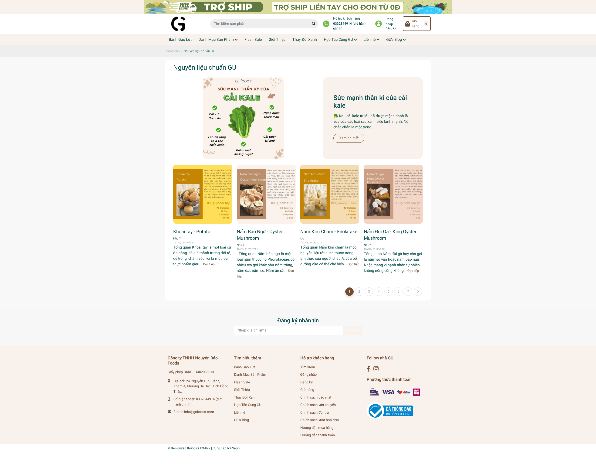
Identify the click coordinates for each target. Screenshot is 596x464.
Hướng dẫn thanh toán (317, 435)
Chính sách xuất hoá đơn (319, 420)
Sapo (236, 448)
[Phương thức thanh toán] (395, 392)
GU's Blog (241, 420)
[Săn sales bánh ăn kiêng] (298, 6)
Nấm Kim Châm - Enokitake (328, 231)
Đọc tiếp (209, 264)
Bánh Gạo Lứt (244, 367)
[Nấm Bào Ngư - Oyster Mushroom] (266, 194)
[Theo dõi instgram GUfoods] (376, 368)
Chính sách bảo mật (315, 397)
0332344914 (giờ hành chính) (349, 26)
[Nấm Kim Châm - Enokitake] (329, 194)
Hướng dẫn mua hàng (316, 428)
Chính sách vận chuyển (318, 405)
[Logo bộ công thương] (390, 411)
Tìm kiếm (307, 367)
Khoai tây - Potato (191, 231)
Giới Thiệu (242, 390)
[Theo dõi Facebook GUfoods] (368, 368)
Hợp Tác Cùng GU (247, 405)
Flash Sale (242, 382)
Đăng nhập (389, 21)
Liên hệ (239, 412)
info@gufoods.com (199, 412)
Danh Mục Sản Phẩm (250, 374)
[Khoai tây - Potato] (202, 194)
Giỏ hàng (307, 390)
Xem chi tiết (349, 138)
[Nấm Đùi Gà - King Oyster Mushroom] (393, 194)
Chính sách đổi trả (314, 412)
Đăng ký (391, 28)
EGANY (205, 448)
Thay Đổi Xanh (245, 397)
